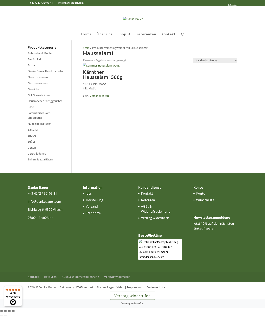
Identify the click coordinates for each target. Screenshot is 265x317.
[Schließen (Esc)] (13, 311)
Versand (92, 206)
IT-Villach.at (84, 287)
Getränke (33, 89)
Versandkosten (99, 96)
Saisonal (33, 129)
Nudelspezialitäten (39, 124)
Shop (122, 34)
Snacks (32, 135)
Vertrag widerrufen (155, 218)
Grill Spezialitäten (39, 95)
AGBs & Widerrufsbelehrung (80, 277)
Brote (31, 65)
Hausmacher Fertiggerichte (45, 101)
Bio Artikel (34, 59)
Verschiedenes (37, 153)
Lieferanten (145, 34)
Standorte (93, 213)
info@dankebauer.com (44, 201)
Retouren (148, 200)
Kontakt (168, 34)
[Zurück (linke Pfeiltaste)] (1, 315)
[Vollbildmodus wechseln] (5, 311)
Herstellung (94, 200)
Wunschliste (205, 200)
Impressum (135, 287)
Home (86, 34)
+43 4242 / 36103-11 (41, 2)
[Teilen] (9, 311)
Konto (200, 193)
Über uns (105, 34)
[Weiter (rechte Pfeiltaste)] (5, 315)
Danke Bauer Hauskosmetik (45, 71)
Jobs (89, 193)
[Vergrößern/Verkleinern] (1, 311)
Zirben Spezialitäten (40, 159)
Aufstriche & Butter (40, 53)
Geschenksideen (38, 83)
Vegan (32, 147)
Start (86, 48)
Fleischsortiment (38, 77)
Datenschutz (156, 287)
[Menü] (19, 288)
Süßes (32, 141)
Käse (31, 107)
